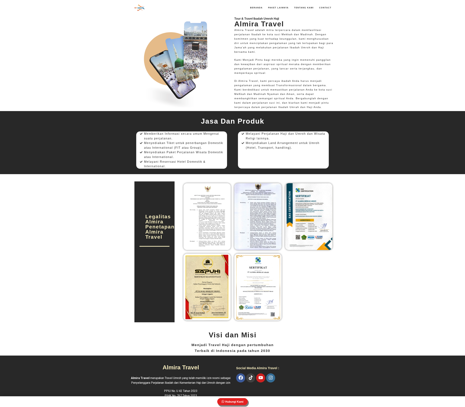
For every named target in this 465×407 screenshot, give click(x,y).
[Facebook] (240, 377)
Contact (325, 8)
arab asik (242, 387)
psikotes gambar (262, 387)
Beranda (256, 8)
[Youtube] (260, 377)
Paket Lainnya (278, 8)
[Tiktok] (250, 377)
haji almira (283, 387)
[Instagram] (270, 377)
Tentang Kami (304, 8)
